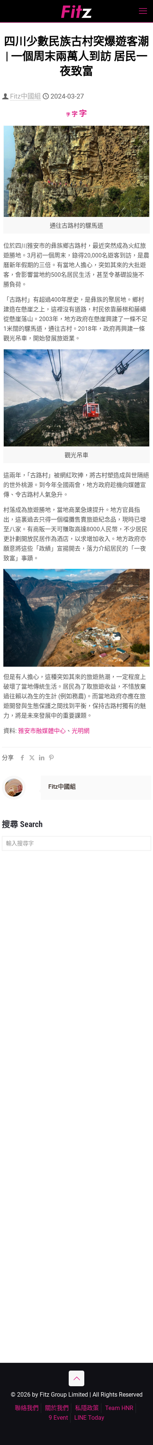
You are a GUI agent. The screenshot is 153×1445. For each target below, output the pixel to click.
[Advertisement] (76, 938)
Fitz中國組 (25, 96)
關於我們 (57, 1408)
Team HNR (119, 1408)
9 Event (58, 1417)
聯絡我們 (27, 1408)
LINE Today (89, 1417)
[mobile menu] (143, 11)
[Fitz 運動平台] (76, 11)
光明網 (80, 730)
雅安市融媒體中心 (42, 730)
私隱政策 (87, 1408)
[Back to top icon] (76, 1378)
